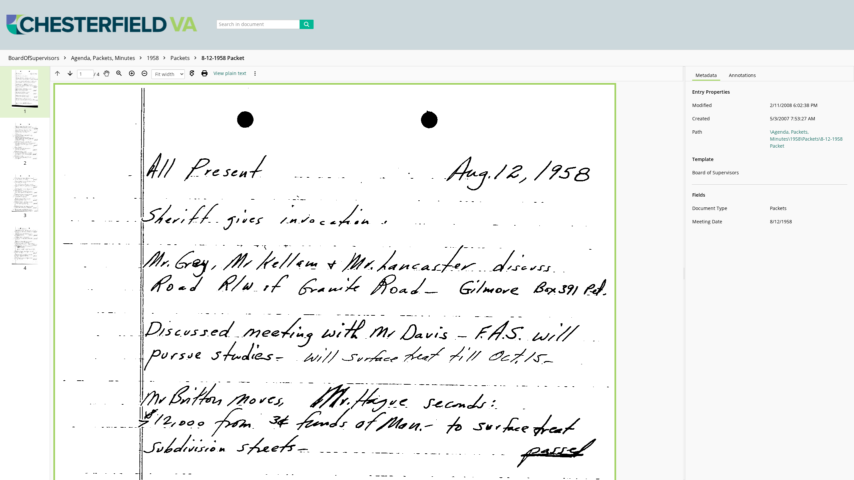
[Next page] (70, 73)
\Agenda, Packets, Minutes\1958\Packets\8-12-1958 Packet (806, 139)
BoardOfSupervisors (34, 58)
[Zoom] (119, 73)
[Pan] (106, 73)
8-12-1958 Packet (222, 58)
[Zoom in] (131, 73)
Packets (180, 58)
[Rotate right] (191, 73)
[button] (25, 92)
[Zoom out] (144, 73)
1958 (153, 58)
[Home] (103, 25)
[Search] (307, 24)
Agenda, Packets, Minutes (103, 58)
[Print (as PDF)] (204, 73)
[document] (769, 273)
